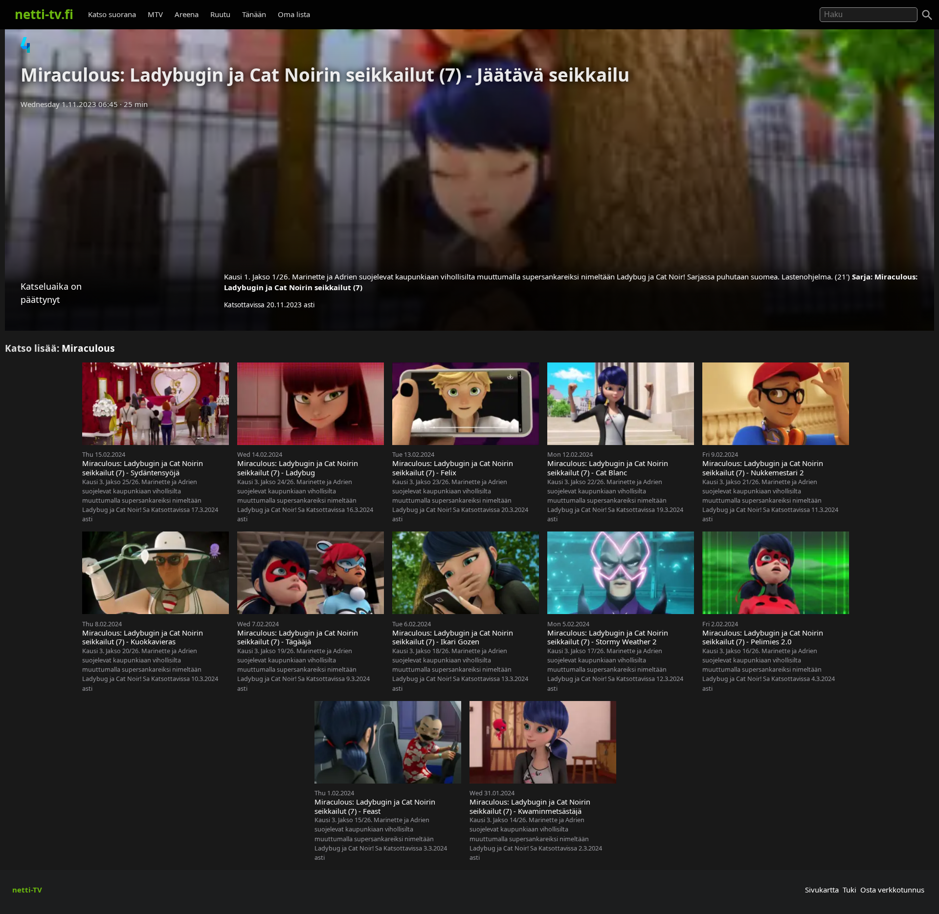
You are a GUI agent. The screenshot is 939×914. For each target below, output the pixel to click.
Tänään (254, 14)
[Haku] (927, 15)
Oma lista (294, 14)
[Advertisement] (469, 187)
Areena (187, 14)
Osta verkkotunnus (892, 889)
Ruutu (220, 14)
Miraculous (88, 348)
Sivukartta (822, 889)
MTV (155, 14)
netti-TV (27, 889)
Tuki (849, 889)
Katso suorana (112, 14)
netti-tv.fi (44, 14)
